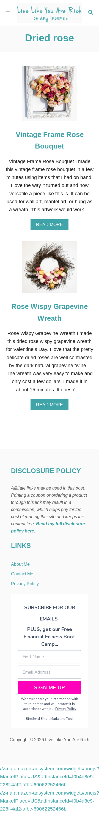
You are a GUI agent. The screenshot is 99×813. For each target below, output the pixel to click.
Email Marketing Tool (57, 718)
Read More (51, 226)
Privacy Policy (65, 709)
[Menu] (8, 13)
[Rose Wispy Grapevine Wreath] (49, 269)
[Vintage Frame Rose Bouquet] (49, 96)
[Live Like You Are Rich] (49, 13)
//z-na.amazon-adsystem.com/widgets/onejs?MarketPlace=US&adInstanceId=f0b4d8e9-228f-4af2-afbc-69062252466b (49, 777)
